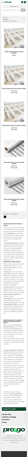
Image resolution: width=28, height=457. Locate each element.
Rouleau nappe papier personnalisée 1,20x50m (14, 88)
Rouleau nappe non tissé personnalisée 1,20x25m (14, 163)
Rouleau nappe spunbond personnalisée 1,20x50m (14, 199)
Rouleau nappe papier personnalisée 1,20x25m (14, 125)
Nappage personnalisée (9, 409)
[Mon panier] (25, 2)
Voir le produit (14, 58)
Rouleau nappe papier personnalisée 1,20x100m (14, 52)
